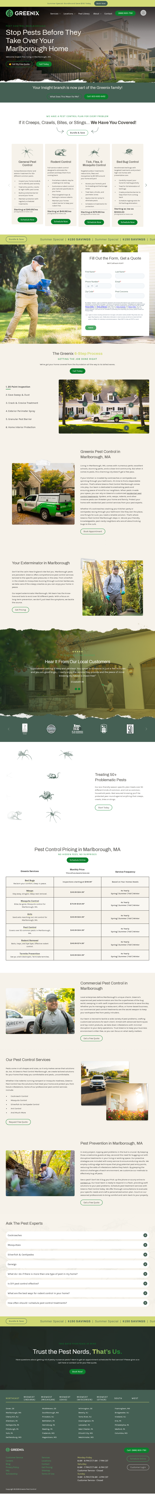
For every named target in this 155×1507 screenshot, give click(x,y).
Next (146, 185)
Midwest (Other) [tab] (102, 1398)
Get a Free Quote (91, 1038)
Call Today (44, 64)
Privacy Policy (12, 1467)
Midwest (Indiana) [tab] (29, 1398)
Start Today (103, 807)
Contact (46, 1464)
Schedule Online (77, 860)
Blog (8, 1464)
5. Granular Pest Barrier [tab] (19, 419)
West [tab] (135, 1398)
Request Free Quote (18, 1122)
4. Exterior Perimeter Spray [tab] (20, 411)
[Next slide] (146, 729)
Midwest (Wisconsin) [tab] (85, 1398)
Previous (9, 185)
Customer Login (138, 1467)
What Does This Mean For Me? (64, 96)
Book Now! (77, 1371)
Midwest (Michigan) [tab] (48, 1398)
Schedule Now (27, 219)
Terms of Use (48, 1473)
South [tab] (118, 1398)
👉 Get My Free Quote (19, 64)
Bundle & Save (77, 132)
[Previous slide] (9, 729)
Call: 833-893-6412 (96, 96)
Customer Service (14, 1457)
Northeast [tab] (12, 1398)
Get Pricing (20, 609)
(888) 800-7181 (125, 13)
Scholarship (12, 1473)
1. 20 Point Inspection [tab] (18, 386)
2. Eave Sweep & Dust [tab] (18, 394)
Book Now (100, 3)
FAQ (7, 1470)
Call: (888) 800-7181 (136, 1450)
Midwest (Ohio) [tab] (64, 1398)
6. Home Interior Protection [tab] (20, 427)
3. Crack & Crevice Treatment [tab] (22, 403)
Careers (9, 1460)
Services (46, 1457)
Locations (46, 1460)
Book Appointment (93, 531)
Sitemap (46, 1470)
